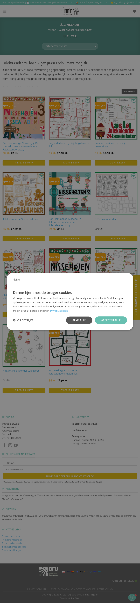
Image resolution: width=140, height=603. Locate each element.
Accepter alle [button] (111, 320)
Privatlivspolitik (59, 311)
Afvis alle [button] (79, 320)
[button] (23, 320)
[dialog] (70, 301)
